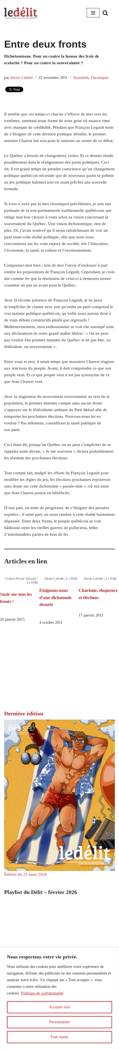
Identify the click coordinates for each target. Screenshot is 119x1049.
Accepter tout (59, 1007)
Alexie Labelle (21, 78)
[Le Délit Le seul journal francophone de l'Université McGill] (20, 13)
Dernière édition (23, 713)
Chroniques (99, 78)
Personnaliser (59, 1022)
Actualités (81, 78)
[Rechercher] (105, 12)
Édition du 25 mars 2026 (25, 874)
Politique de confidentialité (42, 993)
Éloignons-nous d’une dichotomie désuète (55, 597)
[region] (59, 998)
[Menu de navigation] (93, 12)
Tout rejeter (59, 1037)
